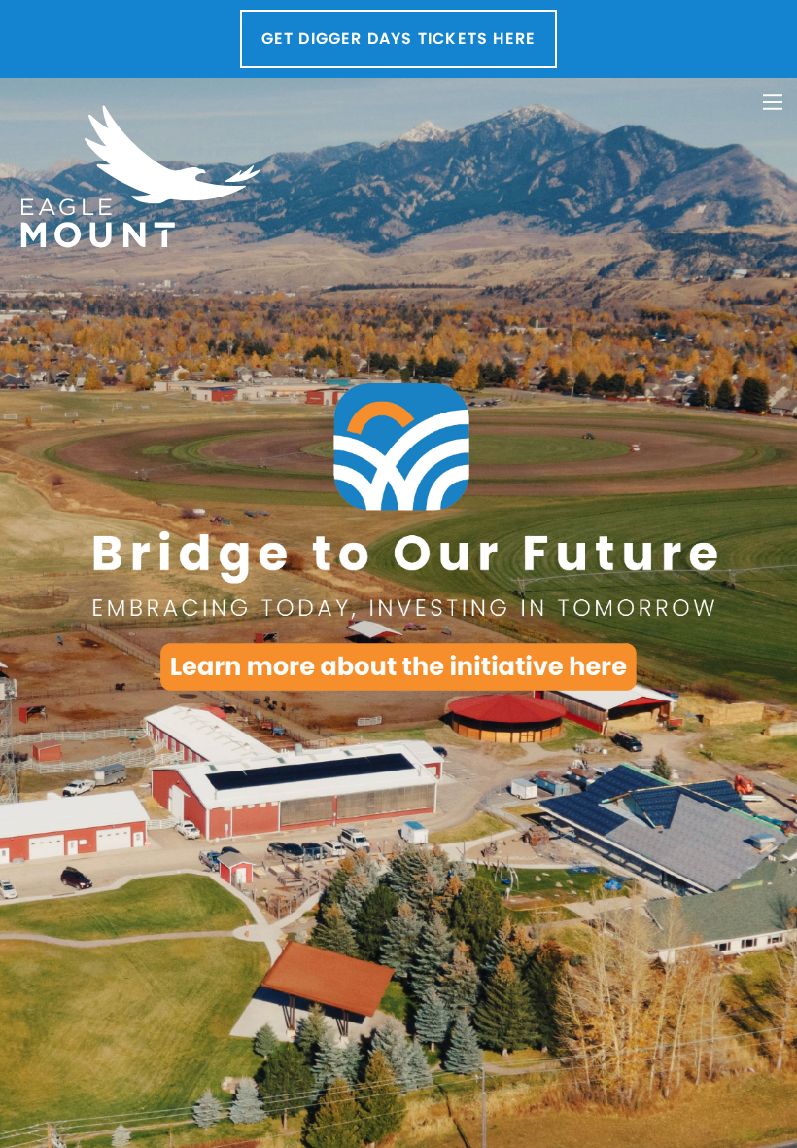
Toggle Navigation (772, 102)
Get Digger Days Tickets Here (399, 38)
